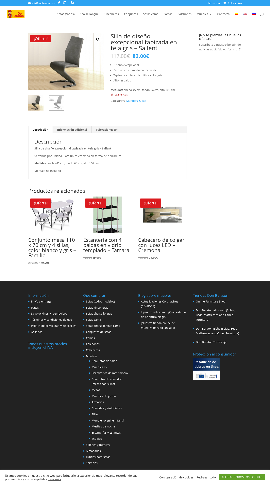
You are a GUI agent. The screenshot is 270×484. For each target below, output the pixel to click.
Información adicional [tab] (72, 129)
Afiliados (36, 332)
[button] (98, 39)
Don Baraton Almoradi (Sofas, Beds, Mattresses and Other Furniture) (215, 315)
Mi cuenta (214, 3)
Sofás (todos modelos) (100, 301)
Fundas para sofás (98, 457)
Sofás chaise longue (99, 313)
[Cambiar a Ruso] (254, 17)
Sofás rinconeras (97, 307)
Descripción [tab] (40, 129)
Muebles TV (99, 367)
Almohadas (93, 451)
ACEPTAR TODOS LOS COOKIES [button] (242, 477)
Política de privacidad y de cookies (53, 326)
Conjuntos (131, 14)
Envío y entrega (41, 301)
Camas (167, 14)
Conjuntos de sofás (98, 332)
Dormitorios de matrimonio (110, 373)
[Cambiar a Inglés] (245, 17)
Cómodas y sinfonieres (107, 408)
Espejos (97, 439)
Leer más (54, 479)
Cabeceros (93, 350)
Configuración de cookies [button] (176, 477)
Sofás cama (150, 14)
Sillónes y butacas (98, 445)
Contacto (223, 14)
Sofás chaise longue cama (103, 326)
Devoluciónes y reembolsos (49, 313)
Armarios (98, 402)
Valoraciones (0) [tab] (107, 129)
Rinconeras (111, 14)
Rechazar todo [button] (206, 477)
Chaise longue (89, 14)
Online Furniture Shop (211, 301)
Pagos (35, 307)
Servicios (92, 463)
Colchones (184, 14)
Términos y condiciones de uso (51, 319)
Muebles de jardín (104, 396)
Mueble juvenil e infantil (108, 420)
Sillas (142, 101)
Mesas (96, 390)
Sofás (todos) (66, 14)
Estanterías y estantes (106, 432)
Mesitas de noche (103, 426)
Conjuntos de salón (104, 361)
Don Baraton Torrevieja (211, 342)
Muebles (202, 14)
